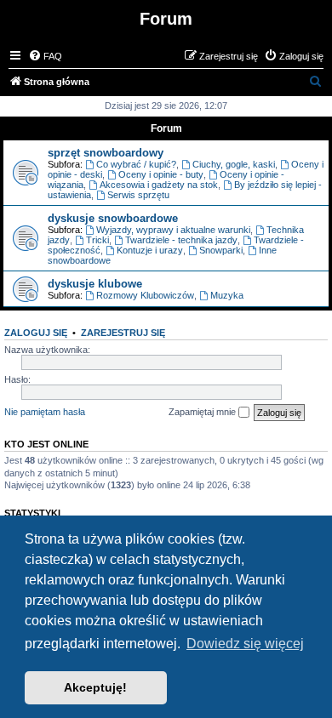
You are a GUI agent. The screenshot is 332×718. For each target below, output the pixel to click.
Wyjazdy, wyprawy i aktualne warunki (173, 230)
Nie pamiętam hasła (44, 412)
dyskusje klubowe (95, 283)
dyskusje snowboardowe (113, 218)
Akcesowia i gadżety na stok (159, 185)
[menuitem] (45, 56)
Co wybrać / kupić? (136, 164)
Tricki (97, 240)
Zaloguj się (35, 333)
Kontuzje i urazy (150, 250)
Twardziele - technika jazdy (181, 240)
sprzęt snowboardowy (105, 152)
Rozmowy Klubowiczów (145, 295)
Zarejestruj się (123, 333)
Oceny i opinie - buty (160, 174)
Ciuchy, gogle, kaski (233, 164)
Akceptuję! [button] (95, 687)
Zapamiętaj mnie (203, 412)
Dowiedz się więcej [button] (245, 643)
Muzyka (226, 295)
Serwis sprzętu (138, 195)
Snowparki (221, 250)
